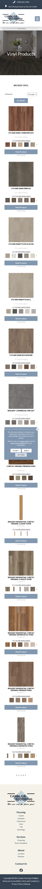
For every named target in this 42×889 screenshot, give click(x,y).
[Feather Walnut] (18, 700)
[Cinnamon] (21, 118)
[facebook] (21, 870)
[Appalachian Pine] (21, 618)
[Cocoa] (14, 144)
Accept (16, 450)
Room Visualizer (21, 843)
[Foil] (14, 200)
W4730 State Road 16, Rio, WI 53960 (22, 7)
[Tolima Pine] (33, 644)
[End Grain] (20, 367)
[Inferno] (33, 200)
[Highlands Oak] (21, 507)
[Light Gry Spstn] (33, 311)
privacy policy (24, 441)
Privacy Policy (17, 884)
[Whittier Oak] (27, 533)
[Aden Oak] (21, 730)
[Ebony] (14, 367)
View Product (21, 152)
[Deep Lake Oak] (26, 589)
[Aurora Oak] (14, 755)
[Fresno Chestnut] (33, 589)
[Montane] (20, 422)
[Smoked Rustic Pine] (30, 478)
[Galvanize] (26, 200)
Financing (21, 840)
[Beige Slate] (21, 229)
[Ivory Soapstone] (33, 255)
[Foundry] (20, 200)
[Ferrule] (26, 367)
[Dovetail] (21, 341)
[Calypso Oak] (33, 755)
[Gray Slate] (26, 255)
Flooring (9, 28)
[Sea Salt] (33, 144)
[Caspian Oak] (20, 589)
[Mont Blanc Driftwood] (18, 478)
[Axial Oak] (20, 755)
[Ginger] (20, 144)
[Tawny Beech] (24, 700)
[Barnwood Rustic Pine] (11, 478)
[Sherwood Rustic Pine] (24, 478)
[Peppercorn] (26, 144)
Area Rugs (21, 830)
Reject (26, 450)
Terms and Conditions (30, 881)
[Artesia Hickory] (21, 563)
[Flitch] (33, 367)
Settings (21, 455)
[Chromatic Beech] (21, 674)
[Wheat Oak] (30, 700)
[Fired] (21, 174)
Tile (21, 827)
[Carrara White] (14, 255)
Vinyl (14, 28)
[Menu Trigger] (37, 18)
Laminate (21, 818)
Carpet (21, 816)
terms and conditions (18, 443)
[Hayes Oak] (26, 644)
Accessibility (15, 881)
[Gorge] (21, 396)
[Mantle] (14, 422)
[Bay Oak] (26, 755)
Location (21, 854)
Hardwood (21, 821)
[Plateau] (26, 422)
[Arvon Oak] (14, 644)
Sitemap (27, 884)
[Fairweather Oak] (20, 644)
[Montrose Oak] (21, 533)
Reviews (21, 856)
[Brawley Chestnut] (14, 589)
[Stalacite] (33, 422)
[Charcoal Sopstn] (20, 255)
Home (4, 28)
